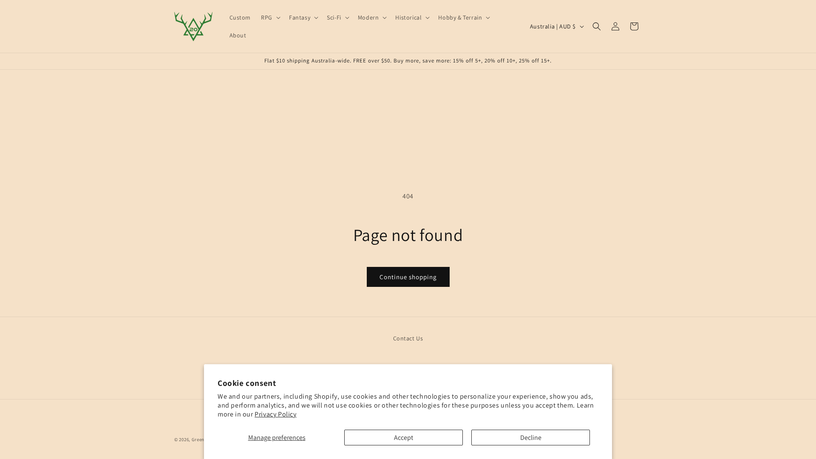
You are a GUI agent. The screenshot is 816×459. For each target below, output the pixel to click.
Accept (403, 437)
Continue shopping (408, 277)
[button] (270, 17)
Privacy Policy (275, 414)
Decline (530, 437)
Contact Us (408, 338)
